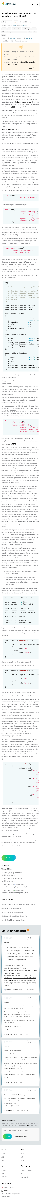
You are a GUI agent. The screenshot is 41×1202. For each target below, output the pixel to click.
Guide (3, 1154)
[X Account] (22, 1166)
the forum (29, 1125)
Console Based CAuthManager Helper (13, 920)
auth (9, 29)
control (16, 32)
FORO (13, 107)
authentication (16, 29)
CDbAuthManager (7, 32)
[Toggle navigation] (38, 4)
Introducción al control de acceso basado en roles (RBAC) (18, 15)
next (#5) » (33, 68)
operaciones (23, 32)
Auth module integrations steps (11, 908)
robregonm (20, 884)
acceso (4, 29)
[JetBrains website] (5, 1191)
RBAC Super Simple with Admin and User (14, 916)
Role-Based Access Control (22, 102)
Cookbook (4, 1177)
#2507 (8, 1042)
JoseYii (8, 1110)
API (2, 1157)
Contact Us (24, 1177)
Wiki (2, 1160)
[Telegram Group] (26, 1166)
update (14, 25)
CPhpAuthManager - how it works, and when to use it (18, 904)
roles (34, 32)
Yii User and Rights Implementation (12, 912)
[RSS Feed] (29, 1166)
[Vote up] (5, 22)
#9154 (8, 1090)
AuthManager (26, 29)
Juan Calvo (13, 38)
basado (34, 29)
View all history (6, 869)
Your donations (9, 1187)
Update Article (8, 858)
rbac (30, 32)
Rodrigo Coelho (11, 990)
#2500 (8, 938)
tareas (3, 35)
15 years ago (5, 873)
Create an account (21, 1136)
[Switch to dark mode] (33, 4)
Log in (7, 1136)
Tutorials (25, 25)
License (23, 1174)
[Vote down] (10, 22)
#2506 (8, 997)
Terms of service (26, 1171)
